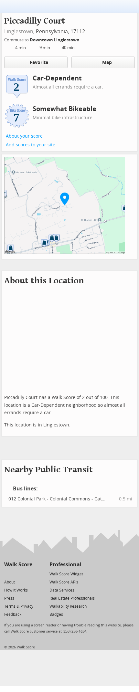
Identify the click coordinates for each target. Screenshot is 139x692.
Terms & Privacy (18, 606)
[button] (65, 198)
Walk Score (18, 564)
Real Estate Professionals (72, 598)
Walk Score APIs (63, 582)
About (9, 582)
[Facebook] (18, 573)
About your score (24, 136)
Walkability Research (68, 606)
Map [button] (107, 62)
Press (9, 598)
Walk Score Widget (66, 574)
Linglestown (18, 31)
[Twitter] (8, 573)
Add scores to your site (30, 145)
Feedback (12, 614)
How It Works (16, 590)
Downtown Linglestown (55, 39)
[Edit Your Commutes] (83, 39)
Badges (56, 614)
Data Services (61, 590)
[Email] (28, 573)
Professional (65, 564)
